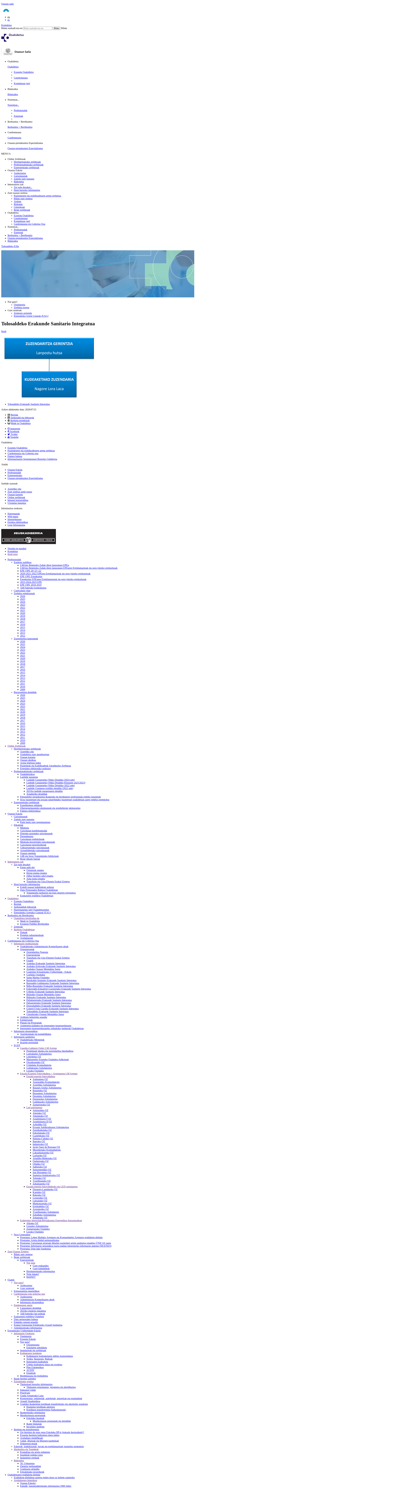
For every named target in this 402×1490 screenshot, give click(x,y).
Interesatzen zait (15, 861)
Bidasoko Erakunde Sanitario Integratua (46, 997)
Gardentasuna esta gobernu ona (29, 1294)
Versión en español (17, 548)
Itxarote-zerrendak (29, 1042)
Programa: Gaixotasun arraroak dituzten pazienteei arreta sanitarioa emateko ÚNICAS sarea (65, 1243)
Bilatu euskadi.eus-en (11, 28)
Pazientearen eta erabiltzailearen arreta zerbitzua (37, 195)
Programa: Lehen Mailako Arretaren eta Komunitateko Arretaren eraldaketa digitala (61, 1237)
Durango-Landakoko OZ (45, 1189)
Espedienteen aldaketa (31, 805)
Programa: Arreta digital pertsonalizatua (39, 1240)
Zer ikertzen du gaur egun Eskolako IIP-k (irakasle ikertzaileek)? (52, 1432)
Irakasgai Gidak (28, 1390)
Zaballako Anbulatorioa (44, 1214)
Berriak (14, 414)
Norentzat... (13, 105)
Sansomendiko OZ (42, 1169)
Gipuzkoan (19, 207)
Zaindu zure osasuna (24, 178)
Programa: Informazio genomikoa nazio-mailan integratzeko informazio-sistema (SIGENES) (65, 1246)
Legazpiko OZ (40, 1198)
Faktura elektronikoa (30, 811)
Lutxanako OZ (40, 1200)
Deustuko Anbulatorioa (44, 1096)
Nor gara (30, 1263)
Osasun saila (7, 4)
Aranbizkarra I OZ (42, 1118)
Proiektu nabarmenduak (32, 935)
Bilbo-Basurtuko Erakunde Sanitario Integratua (49, 986)
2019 (22, 616)
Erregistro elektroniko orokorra (35, 768)
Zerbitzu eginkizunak (24, 593)
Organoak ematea (35, 870)
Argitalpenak (26, 938)
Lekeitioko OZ (33, 1056)
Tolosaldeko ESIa (10, 246)
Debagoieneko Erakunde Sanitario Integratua (48, 1003)
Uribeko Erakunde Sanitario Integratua (45, 991)
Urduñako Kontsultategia (38, 1065)
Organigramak (27, 949)
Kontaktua (6, 25)
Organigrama (32, 1344)
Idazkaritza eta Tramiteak (26, 1449)
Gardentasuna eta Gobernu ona (23, 453)
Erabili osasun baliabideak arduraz (37, 887)
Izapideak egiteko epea (31, 1455)
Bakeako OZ (39, 1195)
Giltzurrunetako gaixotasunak (34, 847)
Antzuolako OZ (40, 1110)
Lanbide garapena (29, 777)
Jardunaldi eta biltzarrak (22, 417)
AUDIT (30, 1370)
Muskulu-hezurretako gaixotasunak (37, 842)
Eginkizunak (26, 1020)
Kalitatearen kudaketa (31, 1353)
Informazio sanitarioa (24, 1037)
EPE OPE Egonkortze (31, 576)
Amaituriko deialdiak (36, 794)
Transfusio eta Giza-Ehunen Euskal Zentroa (48, 881)
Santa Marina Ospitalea (37, 977)
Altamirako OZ (40, 1116)
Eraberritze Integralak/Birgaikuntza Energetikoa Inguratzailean (51, 1220)
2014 (22, 630)
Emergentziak (33, 955)
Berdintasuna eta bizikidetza (34, 1376)
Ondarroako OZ (41, 1161)
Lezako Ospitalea (35, 1070)
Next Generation (22, 1234)
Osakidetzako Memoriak (32, 1039)
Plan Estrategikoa (35, 1367)
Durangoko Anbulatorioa (45, 1099)
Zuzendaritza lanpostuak (26, 638)
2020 (22, 613)
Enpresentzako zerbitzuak (26, 167)
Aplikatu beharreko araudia (33, 1017)
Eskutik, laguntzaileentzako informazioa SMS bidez (45, 1486)
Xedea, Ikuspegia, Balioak (39, 1359)
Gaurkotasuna (21, 77)
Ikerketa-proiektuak (20, 420)
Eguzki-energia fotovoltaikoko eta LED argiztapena (52, 1186)
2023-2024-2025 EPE (31, 582)
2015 (22, 627)
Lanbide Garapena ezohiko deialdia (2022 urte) (49, 788)
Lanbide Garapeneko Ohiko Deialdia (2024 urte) (50, 780)
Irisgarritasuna (15, 519)
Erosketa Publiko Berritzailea (34, 924)
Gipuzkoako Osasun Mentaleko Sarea (45, 1014)
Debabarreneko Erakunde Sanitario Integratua (49, 1000)
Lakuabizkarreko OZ (43, 1152)
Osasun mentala (28, 853)
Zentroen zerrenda (23, 313)
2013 (22, 633)
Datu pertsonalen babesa (26, 1319)
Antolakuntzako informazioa (28, 1327)
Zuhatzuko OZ (40, 1217)
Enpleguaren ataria (23, 1305)
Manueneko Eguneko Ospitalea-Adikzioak (47, 1059)
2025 (22, 599)
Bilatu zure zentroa (23, 198)
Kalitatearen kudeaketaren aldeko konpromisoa (49, 1356)
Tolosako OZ (39, 1178)
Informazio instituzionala (26, 943)
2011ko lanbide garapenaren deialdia (44, 791)
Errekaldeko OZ (41, 1206)
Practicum (25, 1392)
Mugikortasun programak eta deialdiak (52, 1421)
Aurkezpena (20, 173)
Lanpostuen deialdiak (30, 1308)
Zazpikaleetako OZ (42, 1130)
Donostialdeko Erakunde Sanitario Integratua (48, 1005)
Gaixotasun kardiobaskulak (33, 830)
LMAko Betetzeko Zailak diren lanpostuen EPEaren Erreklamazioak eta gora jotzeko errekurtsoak (68, 568)
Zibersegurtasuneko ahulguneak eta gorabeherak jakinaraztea (50, 808)
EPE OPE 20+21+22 (30, 570)
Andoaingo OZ (40, 1079)
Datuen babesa (15, 456)
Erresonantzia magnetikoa (26, 1291)
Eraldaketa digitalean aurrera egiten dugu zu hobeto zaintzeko (44, 1477)
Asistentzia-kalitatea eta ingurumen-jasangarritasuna (45, 1025)
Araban (17, 201)
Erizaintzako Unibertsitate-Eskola (24, 1330)
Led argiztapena (34, 1107)
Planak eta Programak (31, 1022)
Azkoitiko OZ (40, 1124)
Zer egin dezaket (22, 864)
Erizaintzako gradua (24, 1381)
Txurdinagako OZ (42, 1181)
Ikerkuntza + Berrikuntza (20, 127)
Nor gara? (19, 1282)
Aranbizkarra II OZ (42, 1121)
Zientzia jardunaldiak (30, 1466)
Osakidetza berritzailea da (26, 918)
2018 (22, 618)
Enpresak (18, 116)
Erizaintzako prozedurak (32, 1472)
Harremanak (14, 513)
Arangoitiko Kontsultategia (46, 1082)
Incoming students (35, 1426)
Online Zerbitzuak (17, 746)
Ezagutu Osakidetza (24, 72)
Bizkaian (18, 204)
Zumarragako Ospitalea (38, 1229)
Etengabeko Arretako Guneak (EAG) (32, 912)
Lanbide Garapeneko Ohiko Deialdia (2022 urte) (50, 785)
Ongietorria (19, 304)
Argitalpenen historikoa (25, 1480)
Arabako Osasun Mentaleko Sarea (43, 969)
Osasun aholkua (28, 760)
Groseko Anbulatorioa (37, 1226)
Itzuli (3, 331)
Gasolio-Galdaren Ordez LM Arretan (38, 1048)
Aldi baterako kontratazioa (33, 587)
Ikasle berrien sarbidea (25, 1378)
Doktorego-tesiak (28, 1443)
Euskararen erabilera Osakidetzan (36, 895)
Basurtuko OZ (40, 1090)
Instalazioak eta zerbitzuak (33, 1350)
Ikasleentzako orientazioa (32, 1412)
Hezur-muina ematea (36, 873)
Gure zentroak (27, 1288)
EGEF (17, 1045)
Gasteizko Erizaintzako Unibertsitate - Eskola (48, 972)
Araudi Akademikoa (30, 1401)
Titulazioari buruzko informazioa (36, 1384)
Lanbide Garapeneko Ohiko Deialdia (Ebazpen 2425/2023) (55, 782)
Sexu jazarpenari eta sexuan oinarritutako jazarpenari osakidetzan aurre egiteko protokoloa (64, 799)
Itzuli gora (13, 554)
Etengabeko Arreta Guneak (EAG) (31, 316)
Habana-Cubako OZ (43, 1138)
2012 (22, 635)
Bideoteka (19, 181)
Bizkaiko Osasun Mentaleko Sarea (43, 994)
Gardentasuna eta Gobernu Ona (29, 224)
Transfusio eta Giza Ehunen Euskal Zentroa (48, 957)
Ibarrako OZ (39, 1141)
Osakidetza (13, 66)
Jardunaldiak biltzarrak (25, 907)
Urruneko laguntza (17, 503)
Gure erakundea (41, 1265)
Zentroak (18, 926)
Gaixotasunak (20, 176)
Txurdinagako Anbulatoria (46, 1212)
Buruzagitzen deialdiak (25, 692)
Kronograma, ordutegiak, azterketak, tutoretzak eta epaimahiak (51, 1398)
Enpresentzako (15, 475)
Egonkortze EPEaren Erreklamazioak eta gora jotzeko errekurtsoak (53, 579)
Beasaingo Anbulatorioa (45, 1093)
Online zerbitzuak (16, 497)
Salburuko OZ (40, 1166)
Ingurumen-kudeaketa (37, 1361)
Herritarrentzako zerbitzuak (27, 162)
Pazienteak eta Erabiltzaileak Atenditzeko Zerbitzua (45, 765)
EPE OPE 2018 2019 (30, 585)
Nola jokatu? (32, 1274)
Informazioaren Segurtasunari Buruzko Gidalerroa (32, 459)
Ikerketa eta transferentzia (26, 1429)
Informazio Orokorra (24, 1333)
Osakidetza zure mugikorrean (34, 754)
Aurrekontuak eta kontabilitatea (35, 1034)
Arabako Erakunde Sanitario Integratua (45, 963)
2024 (22, 602)
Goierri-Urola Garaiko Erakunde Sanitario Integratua (52, 1008)
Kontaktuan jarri (22, 83)
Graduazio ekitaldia (29, 1469)
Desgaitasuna (26, 836)
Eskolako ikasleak (35, 1418)
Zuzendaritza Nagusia (37, 952)
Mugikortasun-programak (32, 1415)
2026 (22, 596)
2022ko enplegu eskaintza (33, 1311)
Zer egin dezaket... (23, 187)
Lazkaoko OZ (40, 1155)
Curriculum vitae (22, 590)
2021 (22, 610)
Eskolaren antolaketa (36, 1347)
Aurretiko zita (14, 489)
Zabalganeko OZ (41, 1183)
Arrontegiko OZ (41, 1209)
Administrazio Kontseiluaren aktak (37, 1299)
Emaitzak (31, 1373)
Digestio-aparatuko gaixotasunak (36, 833)
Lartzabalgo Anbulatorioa (39, 1053)
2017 (22, 621)
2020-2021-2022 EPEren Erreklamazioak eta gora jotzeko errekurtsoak (55, 573)
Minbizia (24, 828)
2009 (22, 689)
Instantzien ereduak (29, 1457)
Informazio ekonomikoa (26, 1031)
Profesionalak (20, 110)
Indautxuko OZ (40, 1144)
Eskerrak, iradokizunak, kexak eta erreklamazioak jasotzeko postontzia (49, 1446)
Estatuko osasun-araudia (26, 1322)
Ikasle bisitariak (34, 1424)
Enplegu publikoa (22, 562)
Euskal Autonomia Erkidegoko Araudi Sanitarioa (38, 1325)
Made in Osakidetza (21, 423)
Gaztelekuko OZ (41, 1135)
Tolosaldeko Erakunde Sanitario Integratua (29, 404)
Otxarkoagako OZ (35, 1062)
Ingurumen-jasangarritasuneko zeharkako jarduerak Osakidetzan (52, 1028)
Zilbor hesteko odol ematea (39, 876)
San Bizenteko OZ (42, 1172)
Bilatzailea (13, 94)
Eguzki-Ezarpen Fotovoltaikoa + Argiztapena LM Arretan (48, 1073)
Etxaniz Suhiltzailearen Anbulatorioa (51, 1127)
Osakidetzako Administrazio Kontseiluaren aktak (44, 946)
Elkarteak (18, 825)
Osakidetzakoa (27, 774)
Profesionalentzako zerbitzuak (28, 164)
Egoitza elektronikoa (18, 522)
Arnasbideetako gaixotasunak (34, 850)
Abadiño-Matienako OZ (45, 1158)
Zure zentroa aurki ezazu (20, 491)
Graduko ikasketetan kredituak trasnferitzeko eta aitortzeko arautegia (54, 1404)
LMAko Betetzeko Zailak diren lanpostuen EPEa (44, 565)
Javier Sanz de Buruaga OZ (46, 1147)
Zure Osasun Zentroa (18, 1251)
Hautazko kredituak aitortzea (40, 1407)
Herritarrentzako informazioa (40, 1271)
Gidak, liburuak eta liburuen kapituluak (39, 1440)
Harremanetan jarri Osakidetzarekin (31, 909)
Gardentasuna (14, 137)
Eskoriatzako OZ (41, 1133)
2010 (22, 686)
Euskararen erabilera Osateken (29, 1316)
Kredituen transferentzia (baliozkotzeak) (46, 1409)
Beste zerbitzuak (22, 210)
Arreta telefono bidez (30, 763)
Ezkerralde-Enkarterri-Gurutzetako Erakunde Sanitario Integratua (58, 989)
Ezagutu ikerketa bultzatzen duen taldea (39, 1435)
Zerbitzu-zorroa (21, 307)
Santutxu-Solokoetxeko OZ (46, 1175)
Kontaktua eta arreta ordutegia (35, 1452)
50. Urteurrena (27, 1463)
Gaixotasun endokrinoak (32, 839)
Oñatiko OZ (39, 1164)
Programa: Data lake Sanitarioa (35, 1248)
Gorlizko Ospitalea (35, 974)
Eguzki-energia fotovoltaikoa (40, 1076)
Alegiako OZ (39, 1113)
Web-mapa (13, 516)
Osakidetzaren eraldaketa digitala (24, 1474)
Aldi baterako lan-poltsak (32, 1313)
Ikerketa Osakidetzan (24, 929)
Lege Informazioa (16, 525)
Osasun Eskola (15, 469)
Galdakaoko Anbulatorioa (39, 1068)
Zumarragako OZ (41, 1104)
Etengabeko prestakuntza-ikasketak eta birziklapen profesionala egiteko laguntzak (60, 796)
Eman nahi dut (27, 867)
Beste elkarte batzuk (30, 859)
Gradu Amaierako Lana (31, 1395)
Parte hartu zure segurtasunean (35, 822)
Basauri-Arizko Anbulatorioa (47, 1087)
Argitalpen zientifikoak (31, 1438)
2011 (22, 683)
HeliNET (31, 1277)
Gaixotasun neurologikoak (33, 844)
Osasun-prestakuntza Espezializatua (25, 148)
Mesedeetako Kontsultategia (47, 1150)
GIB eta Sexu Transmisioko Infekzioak (39, 856)
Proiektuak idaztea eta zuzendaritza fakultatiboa (49, 1051)
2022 (22, 607)
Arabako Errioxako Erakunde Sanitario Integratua (51, 966)
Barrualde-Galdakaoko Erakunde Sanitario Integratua (52, 983)
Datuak (23, 932)
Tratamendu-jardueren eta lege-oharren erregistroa (51, 892)
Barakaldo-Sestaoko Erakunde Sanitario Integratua (51, 980)
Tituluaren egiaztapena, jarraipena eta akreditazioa (51, 1387)
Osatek (29, 960)
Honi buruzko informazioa (27, 190)
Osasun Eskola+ (28, 1483)
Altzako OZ (32, 1223)
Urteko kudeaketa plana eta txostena (44, 1364)
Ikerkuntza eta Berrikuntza (21, 915)
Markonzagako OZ (42, 1203)
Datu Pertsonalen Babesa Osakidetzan (39, 890)
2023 (22, 604)
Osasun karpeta (15, 494)
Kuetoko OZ (39, 1192)
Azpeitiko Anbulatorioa (44, 1085)
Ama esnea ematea (35, 878)
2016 (22, 624)
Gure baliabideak (41, 1268)
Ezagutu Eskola (28, 1339)
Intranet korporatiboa (18, 500)
